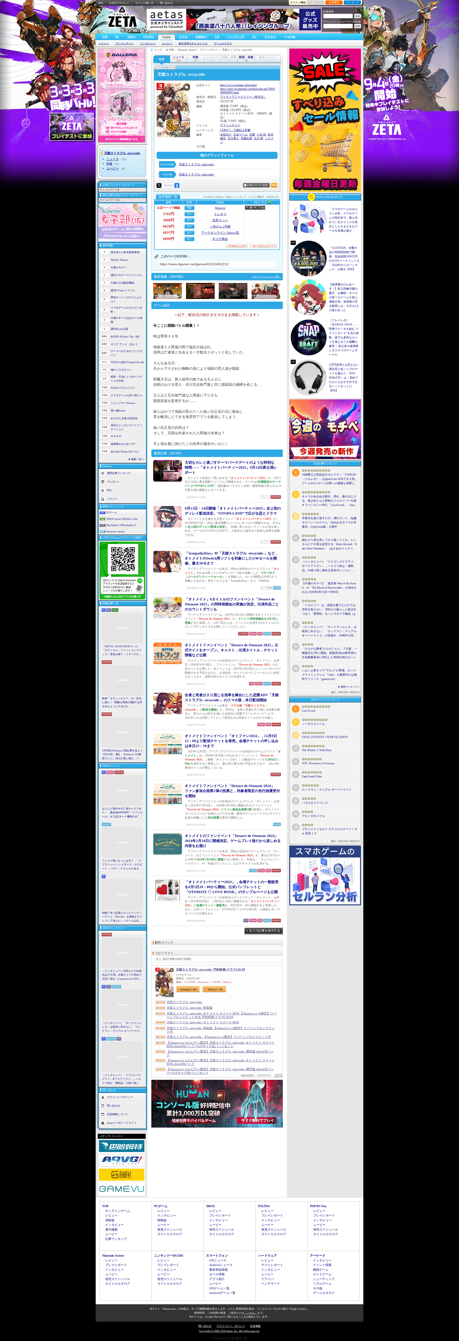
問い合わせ (166, 2)
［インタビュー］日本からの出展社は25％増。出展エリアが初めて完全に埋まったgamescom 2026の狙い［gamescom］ (122, 975)
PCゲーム (111, 512)
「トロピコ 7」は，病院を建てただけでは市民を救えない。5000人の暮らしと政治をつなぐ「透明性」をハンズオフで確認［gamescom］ (329, 609)
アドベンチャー (230, 125)
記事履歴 (334, 2)
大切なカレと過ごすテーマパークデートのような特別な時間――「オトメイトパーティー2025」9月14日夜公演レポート (231, 467)
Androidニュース (220, 1265)
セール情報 (217, 1274)
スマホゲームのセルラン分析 (126, 309)
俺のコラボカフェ (121, 369)
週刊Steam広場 (119, 328)
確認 (189, 207)
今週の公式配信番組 (122, 282)
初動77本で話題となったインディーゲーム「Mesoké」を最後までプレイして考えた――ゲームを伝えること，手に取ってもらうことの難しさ (122, 917)
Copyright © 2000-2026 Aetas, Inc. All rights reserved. (229, 1331)
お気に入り (315, 2)
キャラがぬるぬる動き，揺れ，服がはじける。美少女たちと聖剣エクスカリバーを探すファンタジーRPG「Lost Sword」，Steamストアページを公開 (329, 501)
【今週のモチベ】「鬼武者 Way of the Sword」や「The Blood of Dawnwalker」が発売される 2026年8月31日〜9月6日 (329, 588)
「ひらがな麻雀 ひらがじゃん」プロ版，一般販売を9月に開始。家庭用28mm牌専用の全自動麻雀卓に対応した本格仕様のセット (329, 653)
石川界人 (233, 138)
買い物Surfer (118, 410)
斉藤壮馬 (246, 138)
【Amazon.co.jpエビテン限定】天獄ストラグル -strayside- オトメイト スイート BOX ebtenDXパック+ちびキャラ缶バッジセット (221, 1044)
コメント (167, 185)
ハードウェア (235, 36)
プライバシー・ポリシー (230, 1326)
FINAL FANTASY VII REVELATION (325, 737)
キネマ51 (116, 436)
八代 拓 (261, 134)
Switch (166, 37)
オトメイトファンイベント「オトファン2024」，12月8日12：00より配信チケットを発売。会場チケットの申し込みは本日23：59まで (232, 741)
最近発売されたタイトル (193, 43)
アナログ (270, 36)
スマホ (183, 36)
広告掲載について (117, 1114)
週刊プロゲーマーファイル (126, 275)
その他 (317, 1288)
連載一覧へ (137, 459)
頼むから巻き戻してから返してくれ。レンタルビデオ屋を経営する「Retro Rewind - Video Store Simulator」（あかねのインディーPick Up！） (330, 544)
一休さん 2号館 (220, 226)
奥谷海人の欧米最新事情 (125, 252)
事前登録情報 (218, 1269)
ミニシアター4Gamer (123, 403)
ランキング (352, 2)
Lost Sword (308, 710)
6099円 (168, 239)
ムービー (167, 43)
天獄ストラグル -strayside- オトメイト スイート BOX (203, 1022)
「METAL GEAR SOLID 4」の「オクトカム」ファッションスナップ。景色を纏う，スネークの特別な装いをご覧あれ (122, 650)
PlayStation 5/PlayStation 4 (121, 525)
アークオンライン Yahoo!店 (220, 232)
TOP (105, 36)
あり (189, 213)
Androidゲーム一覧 (222, 1293)
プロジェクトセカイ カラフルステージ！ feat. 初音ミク (329, 831)
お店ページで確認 (168, 207)
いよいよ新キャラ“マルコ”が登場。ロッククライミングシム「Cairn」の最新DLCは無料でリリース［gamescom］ (329, 675)
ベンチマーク (270, 1283)
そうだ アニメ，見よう (124, 344)
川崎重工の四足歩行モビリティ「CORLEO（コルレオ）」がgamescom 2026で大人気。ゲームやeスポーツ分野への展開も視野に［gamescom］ (330, 479)
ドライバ (112, 498)
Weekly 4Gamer (119, 259)
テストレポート (272, 1265)
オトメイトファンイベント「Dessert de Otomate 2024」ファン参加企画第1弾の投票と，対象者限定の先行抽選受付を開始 (232, 791)
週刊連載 (111, 1229)
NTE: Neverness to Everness (318, 763)
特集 (109, 163)
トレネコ (220, 214)
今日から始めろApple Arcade (127, 362)
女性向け (201, 36)
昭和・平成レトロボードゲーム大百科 (126, 378)
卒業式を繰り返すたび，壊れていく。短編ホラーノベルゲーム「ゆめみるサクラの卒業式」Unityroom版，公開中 (329, 522)
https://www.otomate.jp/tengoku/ (238, 85)
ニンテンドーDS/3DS (168, 1255)
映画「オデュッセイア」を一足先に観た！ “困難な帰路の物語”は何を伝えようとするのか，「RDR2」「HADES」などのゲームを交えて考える (122, 702)
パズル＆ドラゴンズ (315, 802)
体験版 (110, 1220)
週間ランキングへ (350, 686)
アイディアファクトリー (236, 96)
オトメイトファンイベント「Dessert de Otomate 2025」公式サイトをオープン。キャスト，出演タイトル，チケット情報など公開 (231, 650)
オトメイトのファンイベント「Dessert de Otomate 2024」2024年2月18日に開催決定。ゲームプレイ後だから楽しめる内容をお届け (233, 841)
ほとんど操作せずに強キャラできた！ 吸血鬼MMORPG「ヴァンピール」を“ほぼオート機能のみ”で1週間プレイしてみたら (122, 813)
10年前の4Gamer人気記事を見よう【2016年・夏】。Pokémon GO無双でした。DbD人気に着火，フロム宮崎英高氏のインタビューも (122, 754)
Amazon (220, 208)
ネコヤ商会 (220, 239)
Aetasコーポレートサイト (122, 1122)
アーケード (317, 1255)
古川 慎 (258, 138)
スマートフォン (217, 1255)
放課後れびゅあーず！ (124, 443)
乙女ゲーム (240, 134)
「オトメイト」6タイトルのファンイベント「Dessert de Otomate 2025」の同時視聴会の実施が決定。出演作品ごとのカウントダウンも (232, 604)
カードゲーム (322, 1274)
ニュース (112, 159)
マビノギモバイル (313, 816)
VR (217, 36)
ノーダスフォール (313, 724)
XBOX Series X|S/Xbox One (122, 518)
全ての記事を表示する (264, 930)
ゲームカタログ (223, 43)
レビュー (103, 43)
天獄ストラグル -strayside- (196, 164)
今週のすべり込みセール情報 (126, 319)
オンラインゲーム (117, 1211)
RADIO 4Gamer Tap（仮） (126, 336)
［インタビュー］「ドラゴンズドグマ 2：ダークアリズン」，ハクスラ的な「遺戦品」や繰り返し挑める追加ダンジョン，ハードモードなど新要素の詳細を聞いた (122, 1079)
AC (254, 36)
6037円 (168, 232)
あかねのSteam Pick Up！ (125, 451)
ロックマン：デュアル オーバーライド (326, 789)
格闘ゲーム (320, 1269)
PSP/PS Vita (318, 1206)
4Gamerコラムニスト (123, 387)
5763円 (168, 214)
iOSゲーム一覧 (219, 1288)
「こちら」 (250, 1312)
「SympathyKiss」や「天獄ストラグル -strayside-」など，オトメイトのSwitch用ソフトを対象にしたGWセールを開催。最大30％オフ (232, 558)
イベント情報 (322, 1265)
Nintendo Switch (115, 531)
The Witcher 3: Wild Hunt (316, 750)
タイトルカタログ (169, 1234)
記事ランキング (116, 1239)
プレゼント (113, 481)
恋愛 (252, 134)
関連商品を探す (238, 245)
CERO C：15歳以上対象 (235, 130)
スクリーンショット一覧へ (266, 276)
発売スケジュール (169, 1229)
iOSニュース (217, 1260)
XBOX (131, 36)
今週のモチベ (118, 267)
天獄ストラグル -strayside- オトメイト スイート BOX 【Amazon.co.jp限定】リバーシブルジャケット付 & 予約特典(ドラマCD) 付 (221, 1015)
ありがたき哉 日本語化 (124, 418)
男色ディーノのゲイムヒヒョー (126, 299)
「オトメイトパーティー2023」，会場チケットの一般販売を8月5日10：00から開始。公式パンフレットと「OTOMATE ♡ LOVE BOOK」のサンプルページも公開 (232, 887)
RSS (100, 2)
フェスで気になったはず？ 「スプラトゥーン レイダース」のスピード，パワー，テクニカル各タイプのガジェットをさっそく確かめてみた (122, 865)
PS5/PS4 (148, 36)
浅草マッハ (220, 220)
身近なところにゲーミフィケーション (126, 427)
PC (117, 36)
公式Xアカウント (119, 2)
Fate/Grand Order (312, 776)
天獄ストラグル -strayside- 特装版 (190, 1008)
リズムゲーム (322, 1283)
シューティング (324, 1279)
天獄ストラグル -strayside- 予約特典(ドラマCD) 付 (210, 969)
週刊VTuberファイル (123, 290)
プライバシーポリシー (120, 1097)
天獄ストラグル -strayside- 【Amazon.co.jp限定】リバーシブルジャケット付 (219, 1037)
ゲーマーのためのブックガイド (126, 353)
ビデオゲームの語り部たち (126, 395)
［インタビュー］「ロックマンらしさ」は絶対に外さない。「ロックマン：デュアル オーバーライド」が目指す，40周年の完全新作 (122, 1027)
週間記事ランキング (119, 473)
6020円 (168, 226)
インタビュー (148, 43)
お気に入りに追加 (257, 185)
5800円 (168, 220)
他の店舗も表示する (264, 245)
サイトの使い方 (144, 2)
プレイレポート (124, 43)
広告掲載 (255, 1326)
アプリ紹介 (217, 1279)
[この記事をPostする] (159, 185)
